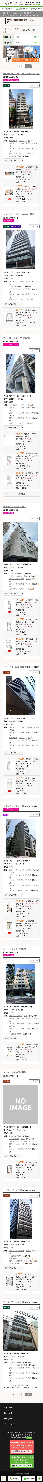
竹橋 (25, 1016)
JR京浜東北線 (14, 1139)
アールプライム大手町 (13, 1302)
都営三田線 (13, 154)
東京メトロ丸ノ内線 (16, 143)
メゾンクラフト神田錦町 (14, 949)
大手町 (28, 143)
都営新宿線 (13, 141)
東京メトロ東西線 (15, 890)
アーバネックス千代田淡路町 (16, 338)
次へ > (28, 66)
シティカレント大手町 (13, 806)
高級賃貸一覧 (28, 13)
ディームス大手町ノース (14, 506)
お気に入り (23, 9)
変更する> (36, 37)
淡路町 (28, 281)
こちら (19, 1388)
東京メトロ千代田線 (16, 413)
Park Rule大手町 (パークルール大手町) (21, 74)
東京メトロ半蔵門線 (8, 15)
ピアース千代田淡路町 (13, 667)
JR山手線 (12, 156)
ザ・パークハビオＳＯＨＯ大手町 (18, 214)
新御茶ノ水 (30, 413)
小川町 (21, 141)
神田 (19, 156)
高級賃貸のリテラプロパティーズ (12, 13)
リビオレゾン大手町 (12, 1190)
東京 (19, 1263)
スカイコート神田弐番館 (14, 1072)
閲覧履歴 (8, 9)
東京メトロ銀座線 (15, 576)
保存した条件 (37, 9)
